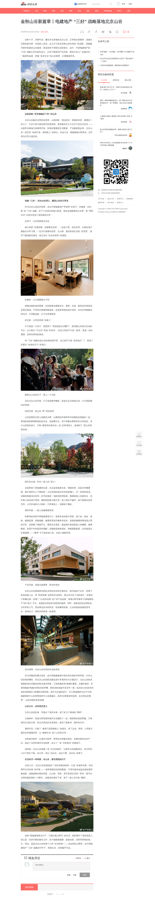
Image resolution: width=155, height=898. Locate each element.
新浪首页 (139, 436)
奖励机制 (130, 199)
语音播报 (81, 32)
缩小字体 (88, 32)
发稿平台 (120, 199)
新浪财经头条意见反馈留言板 (111, 190)
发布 (85, 875)
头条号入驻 (103, 41)
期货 (88, 11)
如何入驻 (110, 199)
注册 (130, 4)
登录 (68, 875)
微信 (109, 32)
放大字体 (95, 32)
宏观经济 (26, 11)
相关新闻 (29, 887)
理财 (70, 11)
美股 (53, 11)
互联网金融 (108, 11)
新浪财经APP (82, 4)
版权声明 (101, 202)
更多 (128, 11)
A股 (36, 11)
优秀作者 (116, 80)
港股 (45, 11)
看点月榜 (128, 80)
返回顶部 (139, 463)
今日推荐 (104, 80)
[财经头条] (29, 4)
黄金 (79, 11)
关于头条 (101, 199)
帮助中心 (120, 202)
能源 (96, 11)
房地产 (119, 11)
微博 (102, 32)
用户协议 (110, 202)
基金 (62, 11)
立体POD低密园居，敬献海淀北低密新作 (114, 65)
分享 (116, 32)
